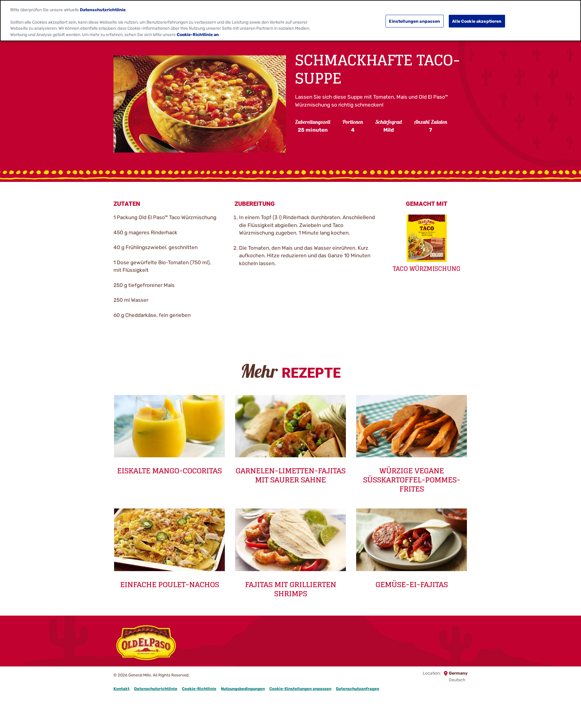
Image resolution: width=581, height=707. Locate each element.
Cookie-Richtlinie (199, 688)
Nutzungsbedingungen (243, 688)
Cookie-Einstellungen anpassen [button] (300, 688)
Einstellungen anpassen (414, 20)
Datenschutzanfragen (357, 688)
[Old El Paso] (146, 644)
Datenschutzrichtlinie (155, 688)
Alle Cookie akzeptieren (476, 20)
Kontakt (121, 688)
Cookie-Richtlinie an (198, 34)
